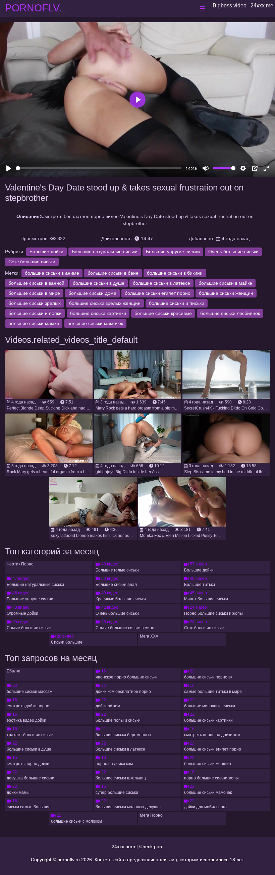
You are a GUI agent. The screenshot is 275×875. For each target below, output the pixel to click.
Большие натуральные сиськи (105, 251)
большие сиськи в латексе (161, 283)
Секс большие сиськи (31, 261)
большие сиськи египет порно (157, 293)
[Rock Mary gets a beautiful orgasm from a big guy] (49, 438)
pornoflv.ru (68, 859)
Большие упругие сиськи (173, 251)
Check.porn (151, 846)
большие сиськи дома (92, 293)
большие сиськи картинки (98, 313)
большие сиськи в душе (98, 283)
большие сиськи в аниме (52, 273)
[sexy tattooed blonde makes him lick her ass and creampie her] (93, 502)
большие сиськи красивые (163, 313)
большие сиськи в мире (34, 293)
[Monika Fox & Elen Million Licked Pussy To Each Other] (182, 502)
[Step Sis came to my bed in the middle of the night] (226, 438)
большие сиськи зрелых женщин (105, 303)
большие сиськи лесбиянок (230, 313)
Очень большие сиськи (233, 251)
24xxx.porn (123, 846)
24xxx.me (262, 5)
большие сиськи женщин (226, 293)
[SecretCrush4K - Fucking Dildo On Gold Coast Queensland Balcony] (226, 374)
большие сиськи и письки (176, 303)
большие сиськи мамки (33, 323)
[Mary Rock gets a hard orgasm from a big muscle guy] (137, 374)
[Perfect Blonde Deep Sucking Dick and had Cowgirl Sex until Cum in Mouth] (49, 374)
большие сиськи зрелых (34, 303)
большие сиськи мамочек (95, 323)
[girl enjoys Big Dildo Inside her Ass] (137, 438)
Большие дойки (46, 251)
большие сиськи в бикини (175, 273)
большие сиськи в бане (113, 273)
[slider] (98, 168)
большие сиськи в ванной (36, 283)
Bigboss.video (229, 5)
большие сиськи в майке (225, 283)
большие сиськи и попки (35, 313)
